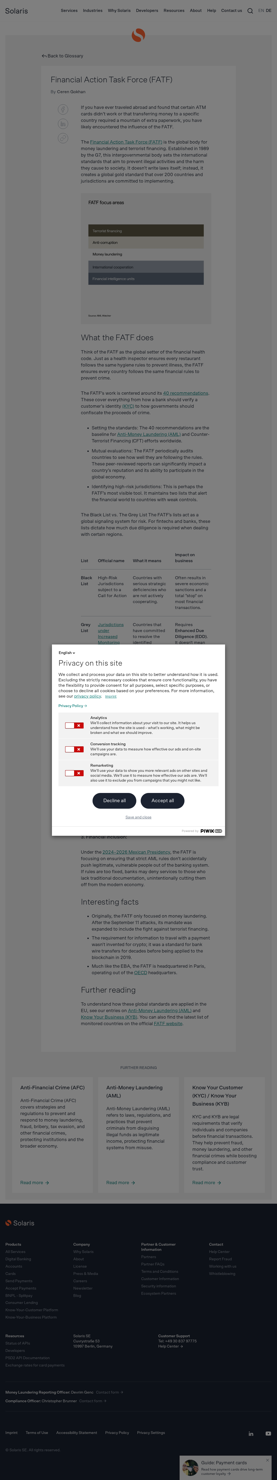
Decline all (114, 800)
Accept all (162, 800)
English (65, 653)
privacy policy (87, 696)
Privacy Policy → (72, 706)
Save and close (138, 817)
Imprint (111, 696)
